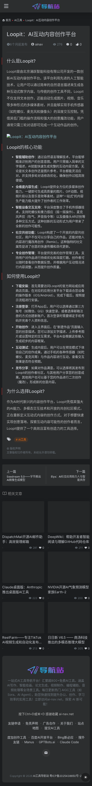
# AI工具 (21, 439)
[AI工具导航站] (46, 6)
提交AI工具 (52, 728)
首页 (8, 20)
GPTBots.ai (47, 742)
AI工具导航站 (41, 776)
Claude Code (69, 742)
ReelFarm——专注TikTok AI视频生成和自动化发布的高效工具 (22, 640)
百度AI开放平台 (42, 737)
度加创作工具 (16, 737)
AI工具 (18, 20)
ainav (38, 44)
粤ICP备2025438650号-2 (66, 776)
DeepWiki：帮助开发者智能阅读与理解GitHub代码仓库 (69, 539)
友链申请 (14, 723)
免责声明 (31, 723)
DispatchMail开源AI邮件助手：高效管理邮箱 (22, 539)
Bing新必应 (65, 737)
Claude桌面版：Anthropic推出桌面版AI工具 (22, 589)
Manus (29, 742)
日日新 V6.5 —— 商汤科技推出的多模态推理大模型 (68, 639)
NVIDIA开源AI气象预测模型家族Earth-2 (68, 589)
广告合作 (49, 723)
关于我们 (66, 723)
